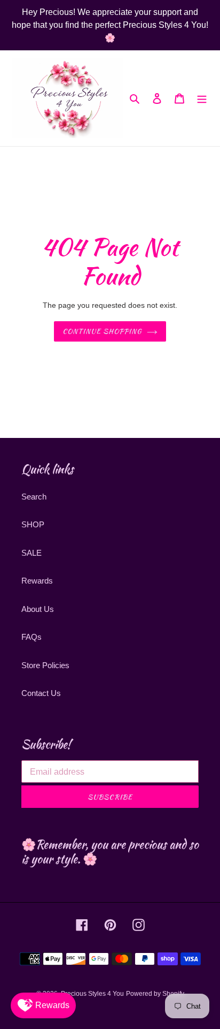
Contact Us (41, 693)
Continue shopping (102, 331)
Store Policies (45, 665)
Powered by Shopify (155, 993)
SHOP (32, 524)
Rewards (37, 580)
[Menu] (202, 98)
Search (33, 496)
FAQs (31, 636)
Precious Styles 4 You (92, 993)
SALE (31, 552)
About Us (37, 609)
